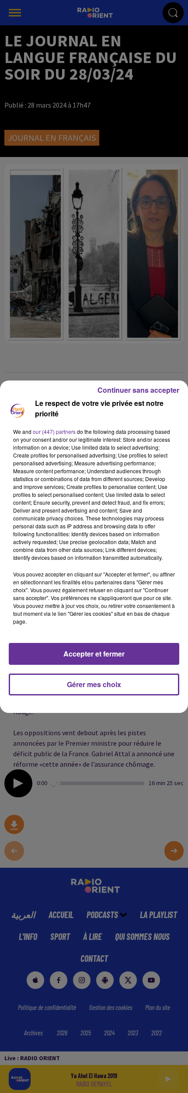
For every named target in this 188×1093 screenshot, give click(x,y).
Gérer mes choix (94, 684)
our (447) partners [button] (54, 431)
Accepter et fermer (94, 654)
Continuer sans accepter (138, 390)
